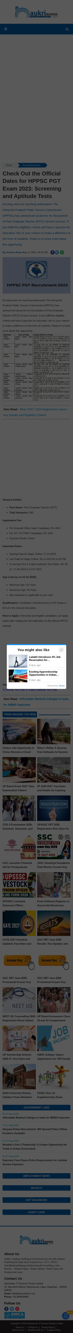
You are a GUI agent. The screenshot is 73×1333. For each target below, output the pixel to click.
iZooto (62, 686)
